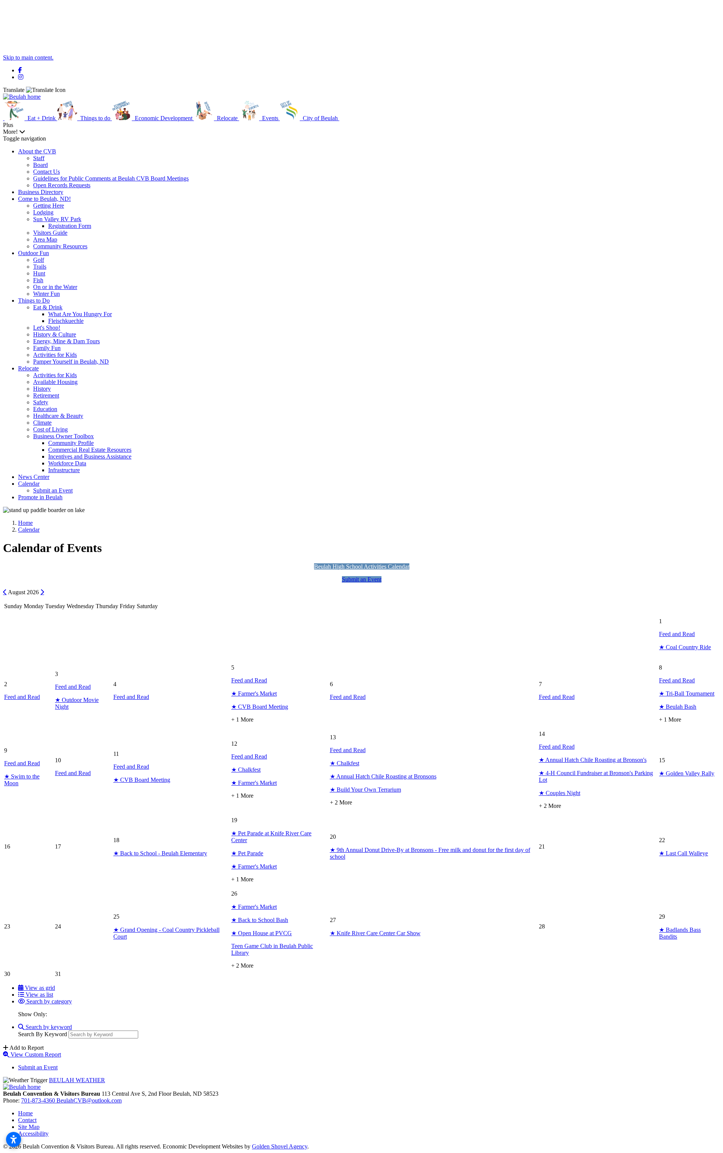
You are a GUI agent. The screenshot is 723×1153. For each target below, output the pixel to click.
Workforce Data (67, 463)
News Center (33, 477)
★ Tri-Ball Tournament (686, 693)
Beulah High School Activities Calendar (361, 566)
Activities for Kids (55, 355)
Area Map (45, 239)
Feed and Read (677, 634)
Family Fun (47, 348)
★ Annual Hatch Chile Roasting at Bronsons (383, 776)
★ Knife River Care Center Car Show (375, 933)
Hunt (39, 273)
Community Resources (60, 246)
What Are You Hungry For (80, 314)
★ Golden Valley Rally (686, 773)
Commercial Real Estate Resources (89, 450)
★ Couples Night (559, 793)
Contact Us (46, 171)
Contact (27, 1120)
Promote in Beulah (40, 497)
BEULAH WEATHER (77, 1080)
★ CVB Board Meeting (259, 706)
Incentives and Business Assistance (89, 456)
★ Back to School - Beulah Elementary (160, 853)
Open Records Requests (61, 185)
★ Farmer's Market (254, 693)
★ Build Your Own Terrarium (365, 789)
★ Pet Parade (247, 853)
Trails (39, 266)
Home (25, 1113)
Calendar (29, 483)
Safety (40, 402)
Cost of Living (50, 429)
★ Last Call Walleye (683, 853)
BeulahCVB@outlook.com (89, 1100)
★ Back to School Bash (259, 920)
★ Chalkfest (246, 769)
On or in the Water (55, 287)
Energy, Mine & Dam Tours (66, 341)
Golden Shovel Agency (279, 1146)
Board (40, 165)
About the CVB (37, 151)
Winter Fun (46, 294)
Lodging (43, 212)
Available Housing (55, 382)
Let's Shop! (46, 327)
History (42, 388)
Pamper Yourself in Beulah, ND (71, 361)
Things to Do (34, 300)
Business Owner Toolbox (63, 436)
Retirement (46, 395)
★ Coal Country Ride (685, 647)
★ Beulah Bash (677, 706)
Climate (42, 422)
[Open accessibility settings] (13, 1139)
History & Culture (54, 334)
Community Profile (71, 443)
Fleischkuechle (66, 321)
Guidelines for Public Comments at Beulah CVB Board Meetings (111, 178)
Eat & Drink (48, 307)
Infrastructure (64, 470)
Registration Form (69, 226)
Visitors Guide (50, 232)
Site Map (29, 1127)
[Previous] (5, 592)
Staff (38, 158)
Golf (38, 260)
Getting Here (48, 205)
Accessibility (33, 1133)
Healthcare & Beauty (58, 416)
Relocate (28, 368)
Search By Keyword (42, 1034)
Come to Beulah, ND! (44, 199)
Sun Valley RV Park (57, 219)
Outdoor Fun (33, 253)
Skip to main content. (28, 57)
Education (45, 409)
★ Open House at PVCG (261, 933)
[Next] (42, 592)
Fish (38, 280)
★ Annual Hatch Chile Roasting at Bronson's (593, 760)
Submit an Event (53, 490)
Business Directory (40, 192)
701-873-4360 (38, 1100)
